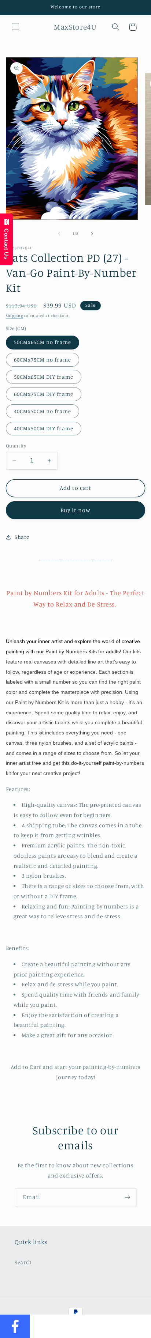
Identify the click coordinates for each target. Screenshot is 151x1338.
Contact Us (6, 242)
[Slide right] (92, 234)
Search (23, 1262)
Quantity (16, 446)
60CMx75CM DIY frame (43, 394)
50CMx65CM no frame (42, 342)
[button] (15, 27)
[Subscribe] (127, 1197)
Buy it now (75, 510)
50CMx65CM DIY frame (43, 377)
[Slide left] (59, 234)
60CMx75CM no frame (42, 359)
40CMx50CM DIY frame (43, 428)
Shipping (14, 315)
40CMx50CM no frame (42, 411)
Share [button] (22, 537)
